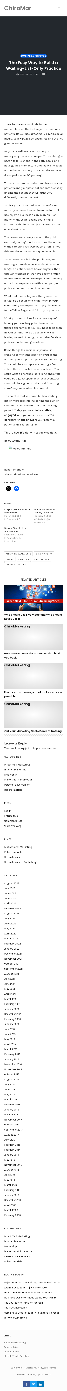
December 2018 (13, 1064)
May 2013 (9, 1159)
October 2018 (11, 1074)
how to (10, 559)
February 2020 (12, 1019)
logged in (26, 748)
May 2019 (9, 1039)
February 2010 (12, 1190)
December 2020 (13, 1014)
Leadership (10, 774)
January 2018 (11, 1109)
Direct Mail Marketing (17, 764)
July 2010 (9, 1174)
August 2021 (11, 973)
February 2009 (12, 1215)
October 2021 (11, 963)
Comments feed (13, 820)
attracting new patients (18, 554)
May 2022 (9, 928)
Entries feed (11, 815)
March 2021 (11, 999)
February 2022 (12, 943)
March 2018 (11, 1099)
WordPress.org (12, 826)
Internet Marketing (15, 769)
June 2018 (10, 1089)
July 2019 (9, 1029)
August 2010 (11, 1169)
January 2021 (11, 1009)
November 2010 (13, 1164)
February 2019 (12, 1054)
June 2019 (10, 1034)
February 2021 (12, 1003)
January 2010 (11, 1195)
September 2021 (13, 968)
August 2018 (11, 1079)
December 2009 (13, 1200)
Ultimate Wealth (13, 857)
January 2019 (11, 1059)
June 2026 (10, 893)
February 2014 (12, 1149)
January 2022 (12, 948)
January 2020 (12, 1024)
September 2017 (13, 1129)
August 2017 (11, 1134)
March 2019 (11, 1049)
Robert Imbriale (42, 559)
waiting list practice (16, 565)
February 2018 (12, 1104)
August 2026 (11, 883)
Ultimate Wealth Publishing (20, 862)
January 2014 (11, 1154)
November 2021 (13, 958)
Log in (7, 810)
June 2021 (10, 983)
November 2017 (13, 1119)
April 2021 (10, 993)
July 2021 (9, 978)
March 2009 (11, 1210)
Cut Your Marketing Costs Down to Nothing (33, 731)
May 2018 (9, 1094)
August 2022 (11, 913)
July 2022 (9, 918)
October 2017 (11, 1124)
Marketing (23, 559)
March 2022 (11, 938)
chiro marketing (44, 554)
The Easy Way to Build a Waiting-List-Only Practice (33, 65)
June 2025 (10, 898)
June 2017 (10, 1139)
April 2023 (10, 903)
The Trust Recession (15, 1307)
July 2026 (9, 888)
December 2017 (13, 1114)
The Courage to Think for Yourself (23, 1302)
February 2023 (12, 908)
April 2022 (10, 933)
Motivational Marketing (18, 847)
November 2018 (13, 1069)
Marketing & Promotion (33, 56)
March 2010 (11, 1184)
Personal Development (17, 784)
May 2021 (9, 988)
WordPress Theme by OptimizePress (33, 1374)
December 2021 (13, 953)
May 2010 (9, 1180)
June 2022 (10, 923)
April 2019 (10, 1044)
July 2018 (9, 1084)
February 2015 (12, 1144)
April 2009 (10, 1205)
